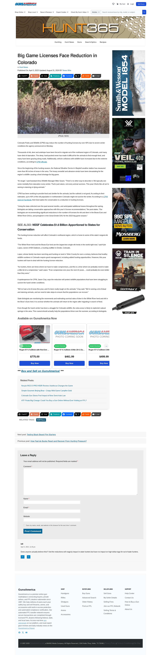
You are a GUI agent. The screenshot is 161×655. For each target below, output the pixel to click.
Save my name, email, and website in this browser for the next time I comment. (51, 525)
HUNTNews (41, 420)
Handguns (65, 593)
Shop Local (32, 12)
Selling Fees (108, 602)
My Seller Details (110, 598)
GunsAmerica (26, 589)
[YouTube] (26, 632)
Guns (79, 42)
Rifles (63, 598)
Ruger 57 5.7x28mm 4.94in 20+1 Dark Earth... (69, 350)
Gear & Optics (90, 42)
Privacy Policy (110, 643)
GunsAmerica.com (37, 643)
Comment (27, 466)
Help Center (129, 593)
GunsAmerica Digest (26, 628)
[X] (23, 632)
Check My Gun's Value (79, 12)
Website (26, 516)
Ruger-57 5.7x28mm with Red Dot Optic (34, 350)
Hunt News (69, 42)
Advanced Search (89, 598)
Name (26, 499)
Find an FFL (87, 606)
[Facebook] (19, 632)
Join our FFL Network (112, 606)
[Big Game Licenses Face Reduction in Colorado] (34, 334)
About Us (128, 609)
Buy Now (35, 363)
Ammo (63, 610)
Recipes (103, 42)
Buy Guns (86, 593)
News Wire (67, 70)
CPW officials (41, 162)
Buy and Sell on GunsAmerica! (40, 371)
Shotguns (64, 602)
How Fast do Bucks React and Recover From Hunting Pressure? (58, 441)
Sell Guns (141, 4)
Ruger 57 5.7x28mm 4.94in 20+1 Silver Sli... (104, 350)
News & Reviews (46, 12)
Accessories (65, 614)
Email (26, 507)
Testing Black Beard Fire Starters (41, 434)
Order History (87, 602)
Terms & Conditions (124, 643)
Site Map (137, 643)
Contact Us (129, 598)
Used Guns (65, 606)
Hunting (58, 42)
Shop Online (19, 12)
